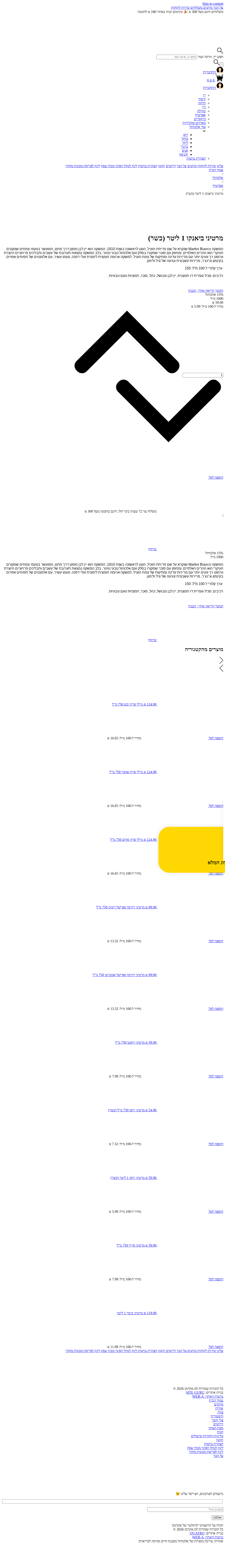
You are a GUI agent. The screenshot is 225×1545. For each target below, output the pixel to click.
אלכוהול (217, 178)
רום (185, 135)
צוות (220, 1412)
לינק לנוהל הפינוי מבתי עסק (119, 166)
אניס (185, 150)
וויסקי (202, 99)
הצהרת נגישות (196, 158)
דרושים (171, 166)
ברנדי (184, 146)
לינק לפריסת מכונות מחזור (82, 166)
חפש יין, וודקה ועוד (210, 57)
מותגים (207, 7)
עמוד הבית (216, 170)
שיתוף (152, 549)
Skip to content (212, 3)
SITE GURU (195, 1392)
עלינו (220, 166)
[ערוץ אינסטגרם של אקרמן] (123, 1489)
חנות (220, 1432)
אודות (219, 1408)
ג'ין (204, 107)
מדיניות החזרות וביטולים (207, 1436)
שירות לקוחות (180, 7)
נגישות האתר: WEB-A (207, 1396)
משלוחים (196, 7)
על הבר (217, 7)
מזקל (185, 139)
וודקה (202, 103)
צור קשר (217, 1420)
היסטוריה (217, 1416)
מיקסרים (200, 119)
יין (204, 95)
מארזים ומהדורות (194, 123)
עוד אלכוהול (197, 127)
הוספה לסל (215, 477)
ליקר (185, 142)
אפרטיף (200, 115)
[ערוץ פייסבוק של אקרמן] (57, 1489)
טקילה (201, 111)
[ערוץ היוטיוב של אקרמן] (190, 1489)
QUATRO (197, 1533)
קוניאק (183, 154)
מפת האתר (215, 1428)
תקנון (161, 166)
